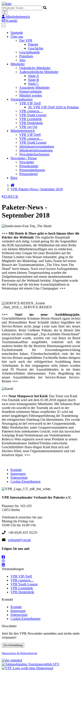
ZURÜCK (10, 196)
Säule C (33, 83)
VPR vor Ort (28, 127)
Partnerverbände (30, 91)
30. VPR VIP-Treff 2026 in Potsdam (53, 107)
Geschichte (35, 48)
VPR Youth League (32, 115)
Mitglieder (17, 64)
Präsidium (26, 56)
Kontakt (16, 470)
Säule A (33, 76)
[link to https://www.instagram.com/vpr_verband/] (3, 561)
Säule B (33, 80)
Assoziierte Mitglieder (34, 87)
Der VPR (25, 40)
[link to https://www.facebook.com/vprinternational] (3, 557)
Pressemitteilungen (32, 170)
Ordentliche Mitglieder (35, 68)
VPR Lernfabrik (30, 119)
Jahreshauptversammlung (36, 146)
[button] (16, 17)
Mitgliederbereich (22, 131)
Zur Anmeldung (13, 645)
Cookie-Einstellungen (25, 481)
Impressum (18, 473)
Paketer (33, 44)
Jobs (22, 60)
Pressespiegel (28, 174)
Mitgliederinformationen (36, 150)
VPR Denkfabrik (31, 123)
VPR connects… (31, 111)
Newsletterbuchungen (34, 154)
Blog (13, 178)
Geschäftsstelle (29, 52)
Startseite (16, 32)
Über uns (16, 36)
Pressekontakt (28, 166)
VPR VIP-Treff (30, 103)
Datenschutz (19, 477)
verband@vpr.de (19, 540)
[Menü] (3, 25)
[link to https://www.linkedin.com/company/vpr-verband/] (3, 565)
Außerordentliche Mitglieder (38, 72)
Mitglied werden (30, 95)
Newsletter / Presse (23, 158)
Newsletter (26, 162)
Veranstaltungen (21, 99)
